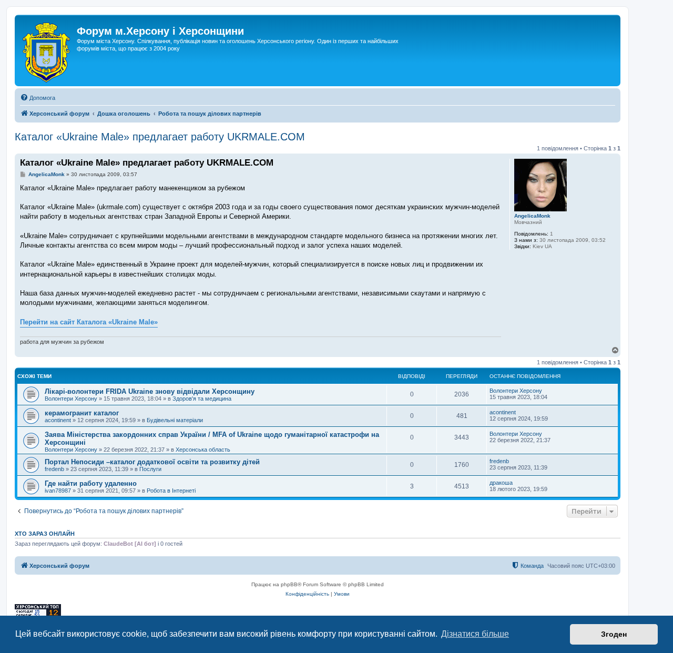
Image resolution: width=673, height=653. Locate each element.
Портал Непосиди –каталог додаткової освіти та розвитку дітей (152, 462)
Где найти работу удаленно (91, 483)
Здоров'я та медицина (201, 398)
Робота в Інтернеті (171, 490)
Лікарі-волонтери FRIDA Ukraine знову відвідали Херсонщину (149, 391)
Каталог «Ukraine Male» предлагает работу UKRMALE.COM (160, 136)
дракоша (501, 482)
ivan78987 (58, 490)
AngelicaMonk (532, 216)
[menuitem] (37, 97)
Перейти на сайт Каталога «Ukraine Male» (89, 322)
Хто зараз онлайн (45, 533)
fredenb (54, 469)
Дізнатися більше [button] (475, 633)
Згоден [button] (614, 634)
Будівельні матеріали (175, 420)
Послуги (150, 469)
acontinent (58, 420)
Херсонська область (203, 449)
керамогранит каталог (82, 413)
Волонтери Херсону (71, 398)
